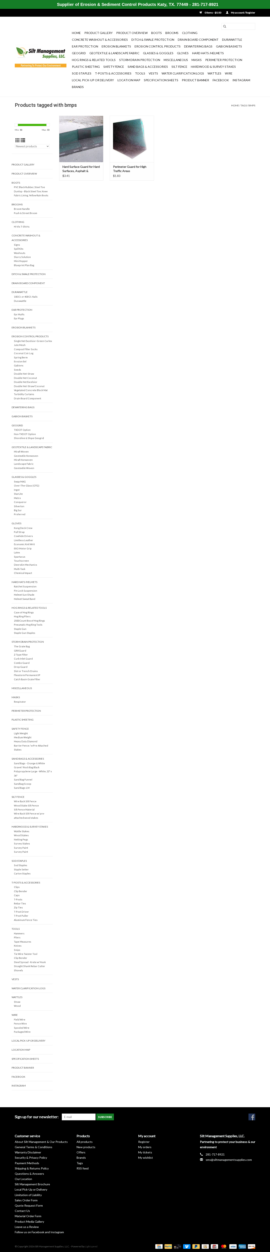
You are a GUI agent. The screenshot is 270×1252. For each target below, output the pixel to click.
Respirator (20, 701)
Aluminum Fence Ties (26, 920)
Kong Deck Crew (23, 528)
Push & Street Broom (25, 213)
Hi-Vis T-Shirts (22, 226)
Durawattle (232, 39)
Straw (17, 1001)
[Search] (224, 26)
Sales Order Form (26, 1200)
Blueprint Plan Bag (24, 265)
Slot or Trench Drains (26, 671)
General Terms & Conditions (33, 1147)
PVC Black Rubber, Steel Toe (29, 187)
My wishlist (145, 1157)
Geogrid (79, 53)
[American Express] (241, 1246)
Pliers (17, 937)
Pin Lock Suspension (25, 590)
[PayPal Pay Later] (195, 1246)
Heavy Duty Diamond (25, 741)
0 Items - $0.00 (213, 12)
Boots (156, 33)
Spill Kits (18, 248)
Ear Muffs (19, 314)
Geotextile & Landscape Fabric (114, 53)
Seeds (17, 369)
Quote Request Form (29, 1205)
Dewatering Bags (198, 46)
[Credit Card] (158, 1246)
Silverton (19, 506)
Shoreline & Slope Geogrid (29, 438)
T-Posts (18, 899)
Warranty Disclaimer (28, 1152)
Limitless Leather (23, 540)
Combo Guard (22, 662)
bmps (251, 105)
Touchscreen (21, 560)
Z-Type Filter (21, 654)
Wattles (214, 73)
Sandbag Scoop (22, 783)
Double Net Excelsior (25, 382)
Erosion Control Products (158, 46)
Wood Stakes (21, 835)
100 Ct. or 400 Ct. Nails (26, 296)
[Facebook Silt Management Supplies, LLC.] (251, 1117)
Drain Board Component (198, 39)
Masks (197, 60)
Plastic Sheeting (86, 66)
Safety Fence (113, 66)
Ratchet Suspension (25, 586)
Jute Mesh (20, 345)
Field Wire (19, 1019)
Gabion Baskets (229, 46)
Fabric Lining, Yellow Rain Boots (31, 195)
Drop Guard (20, 666)
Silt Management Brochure (32, 1184)
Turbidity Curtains (24, 394)
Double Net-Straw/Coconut (29, 386)
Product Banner (195, 80)
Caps (17, 895)
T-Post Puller (21, 915)
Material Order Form (28, 1216)
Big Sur (18, 510)
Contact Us (22, 1211)
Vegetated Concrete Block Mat (31, 390)
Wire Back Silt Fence (25, 801)
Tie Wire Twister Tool (25, 954)
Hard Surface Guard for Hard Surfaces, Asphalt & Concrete (81, 169)
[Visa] (232, 1246)
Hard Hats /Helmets (208, 53)
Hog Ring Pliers (22, 616)
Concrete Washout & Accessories (100, 39)
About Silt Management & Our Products (41, 1142)
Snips (17, 949)
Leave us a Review (27, 1227)
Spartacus (19, 556)
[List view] (23, 140)
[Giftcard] (213, 1246)
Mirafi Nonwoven (23, 459)
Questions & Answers (29, 1173)
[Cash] (204, 1246)
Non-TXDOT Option (25, 434)
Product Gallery (98, 33)
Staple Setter (21, 869)
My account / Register (243, 12)
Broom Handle (22, 208)
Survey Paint (21, 847)
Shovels (18, 970)
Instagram (241, 80)
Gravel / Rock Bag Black (26, 767)
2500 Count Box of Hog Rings (29, 620)
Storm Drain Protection (139, 60)
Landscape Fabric (24, 463)
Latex (17, 552)
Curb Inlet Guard (23, 658)
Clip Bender (20, 891)
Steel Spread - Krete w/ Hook (30, 962)
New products (86, 1147)
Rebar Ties (20, 903)
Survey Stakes (22, 843)
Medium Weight (22, 737)
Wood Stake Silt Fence (26, 805)
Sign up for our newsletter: (37, 1117)
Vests (153, 73)
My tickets (145, 1152)
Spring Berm (21, 357)
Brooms (171, 33)
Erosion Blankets (116, 46)
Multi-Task (19, 569)
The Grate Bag (22, 646)
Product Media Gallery (29, 1221)
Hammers (19, 933)
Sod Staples (81, 73)
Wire (228, 73)
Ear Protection (85, 46)
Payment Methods (27, 1163)
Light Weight (21, 733)
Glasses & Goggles (158, 53)
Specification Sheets (161, 80)
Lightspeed (91, 1246)
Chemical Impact (23, 573)
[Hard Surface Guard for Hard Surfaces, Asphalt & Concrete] (81, 139)
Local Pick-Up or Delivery (93, 80)
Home (76, 33)
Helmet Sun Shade (24, 594)
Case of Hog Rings (24, 612)
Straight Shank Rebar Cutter (29, 966)
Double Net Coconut (25, 378)
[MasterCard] (223, 1246)
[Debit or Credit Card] (177, 1246)
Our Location (23, 1179)
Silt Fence (179, 66)
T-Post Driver (21, 911)
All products (85, 1142)
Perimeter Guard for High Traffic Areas (129, 169)
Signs (17, 244)
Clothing (189, 33)
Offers (81, 1152)
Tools (140, 73)
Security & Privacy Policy (31, 1157)
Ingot (17, 489)
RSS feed (83, 1168)
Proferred (19, 514)
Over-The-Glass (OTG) (26, 485)
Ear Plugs (19, 318)
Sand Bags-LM (22, 787)
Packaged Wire (22, 1031)
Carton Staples (22, 873)
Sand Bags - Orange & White (29, 763)
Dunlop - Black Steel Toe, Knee (31, 191)
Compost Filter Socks (26, 349)
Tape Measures (22, 941)
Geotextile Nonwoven (26, 455)
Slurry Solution (22, 257)
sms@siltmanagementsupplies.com (229, 1159)
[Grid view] (17, 140)
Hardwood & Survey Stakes (213, 66)
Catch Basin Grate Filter (27, 679)
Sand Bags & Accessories (148, 66)
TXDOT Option (22, 429)
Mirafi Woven (21, 451)
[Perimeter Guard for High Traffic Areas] (132, 139)
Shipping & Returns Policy (32, 1168)
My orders (144, 1147)
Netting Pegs (21, 839)
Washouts (19, 253)
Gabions (18, 365)
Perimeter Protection (223, 60)
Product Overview (132, 33)
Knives (18, 945)
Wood (17, 1005)
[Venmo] (186, 1246)
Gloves (183, 53)
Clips (17, 887)
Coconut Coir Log (23, 353)
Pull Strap (19, 532)
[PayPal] (167, 1246)
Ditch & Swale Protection (152, 39)
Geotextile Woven (24, 468)
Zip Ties (18, 907)
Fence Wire (20, 1023)
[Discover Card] (250, 1246)
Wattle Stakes (21, 831)
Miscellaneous (176, 60)
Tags (244, 105)
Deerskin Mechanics (25, 564)
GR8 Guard (20, 650)
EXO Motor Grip (23, 548)
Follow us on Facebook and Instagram (39, 1232)
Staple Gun (20, 628)
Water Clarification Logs (183, 73)
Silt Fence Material (24, 809)
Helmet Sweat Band (24, 599)
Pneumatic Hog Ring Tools (28, 624)
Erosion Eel (20, 361)
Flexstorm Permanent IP (27, 675)
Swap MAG (20, 481)
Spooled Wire (21, 1027)
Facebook (221, 80)
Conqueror (20, 502)
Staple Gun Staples (24, 632)
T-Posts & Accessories (113, 73)
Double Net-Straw (24, 373)
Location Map (128, 80)
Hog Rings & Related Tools (94, 60)
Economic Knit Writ (24, 544)
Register (144, 1142)
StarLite (18, 493)
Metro (17, 498)
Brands (78, 87)
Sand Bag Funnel (23, 779)
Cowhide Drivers (23, 536)
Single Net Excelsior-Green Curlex (33, 341)
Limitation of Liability (28, 1195)
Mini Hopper (21, 261)
